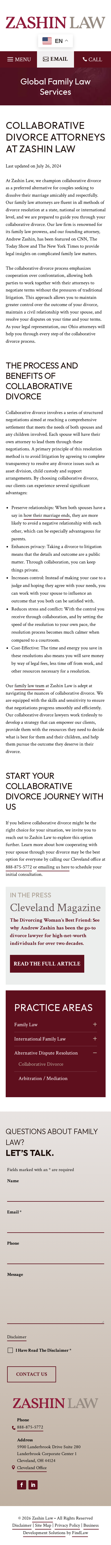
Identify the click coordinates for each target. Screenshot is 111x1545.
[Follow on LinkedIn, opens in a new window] (33, 1484)
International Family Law (40, 1039)
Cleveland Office (32, 1468)
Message (15, 1275)
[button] (18, 57)
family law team (29, 686)
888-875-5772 (19, 867)
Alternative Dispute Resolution (46, 1053)
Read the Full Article (47, 963)
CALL (95, 59)
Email (14, 1212)
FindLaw (80, 1533)
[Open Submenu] (95, 1025)
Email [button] (59, 59)
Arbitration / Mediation (43, 1078)
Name (13, 1181)
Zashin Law (42, 1518)
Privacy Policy (67, 1525)
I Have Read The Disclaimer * (43, 1350)
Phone (13, 1243)
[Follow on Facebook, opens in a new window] (21, 1484)
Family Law (26, 1024)
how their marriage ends (47, 515)
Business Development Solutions (61, 1529)
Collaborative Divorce (40, 1064)
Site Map (43, 1525)
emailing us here (53, 867)
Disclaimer (16, 1337)
